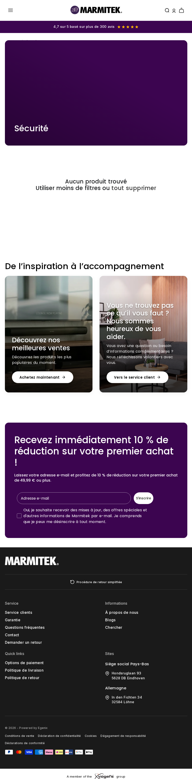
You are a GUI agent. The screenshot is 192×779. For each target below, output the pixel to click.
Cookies (91, 736)
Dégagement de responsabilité (123, 736)
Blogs (110, 620)
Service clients (18, 612)
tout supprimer (133, 188)
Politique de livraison (24, 670)
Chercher (113, 627)
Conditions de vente (19, 736)
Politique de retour (22, 678)
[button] (10, 10)
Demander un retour (23, 642)
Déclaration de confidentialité (59, 736)
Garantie (13, 620)
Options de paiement (24, 663)
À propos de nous (121, 612)
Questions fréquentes (25, 627)
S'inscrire (143, 498)
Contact (12, 635)
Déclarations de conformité (25, 743)
